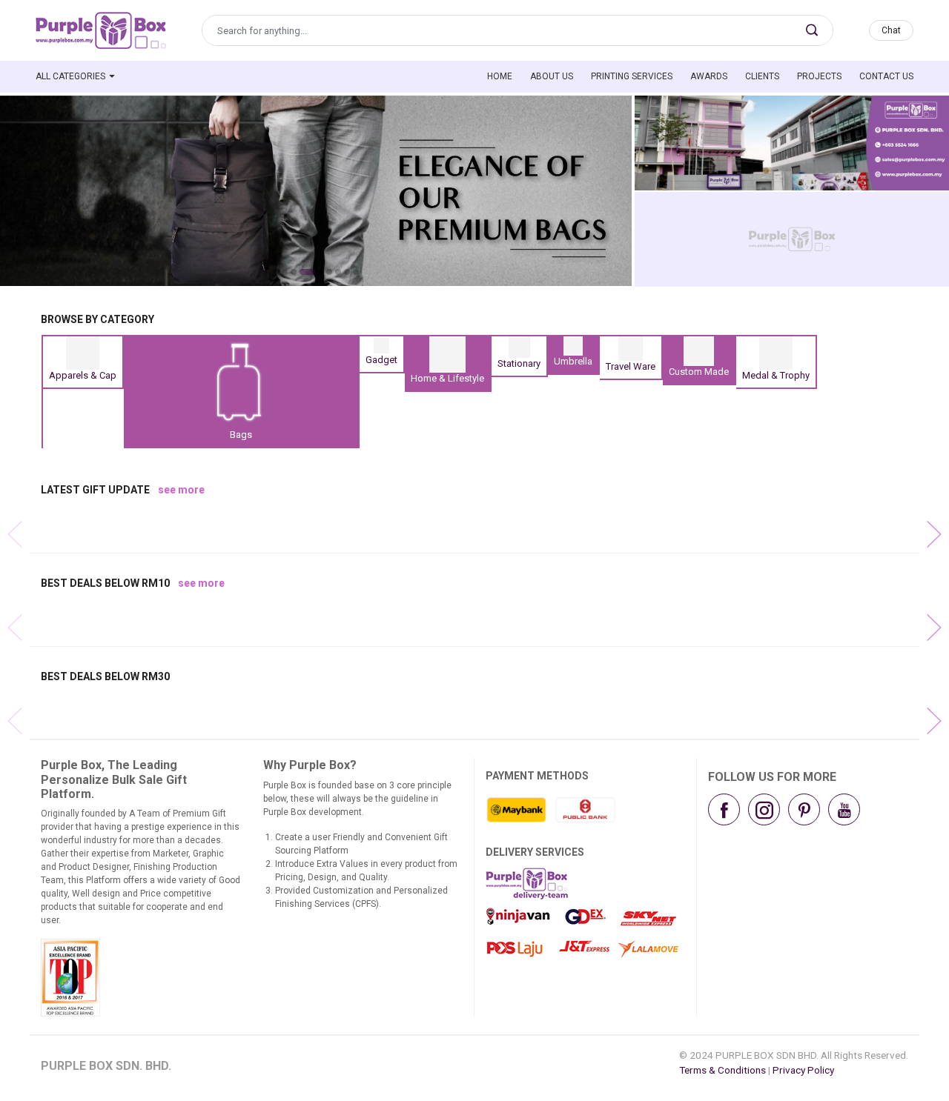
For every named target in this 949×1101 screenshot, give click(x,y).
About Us (551, 76)
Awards (708, 76)
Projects (819, 76)
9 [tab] (356, 272)
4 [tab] (307, 272)
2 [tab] (285, 272)
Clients (762, 76)
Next (919, 519)
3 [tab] (294, 272)
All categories (70, 76)
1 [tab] (276, 272)
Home (499, 76)
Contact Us (886, 76)
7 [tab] (338, 272)
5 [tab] (320, 272)
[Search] (812, 30)
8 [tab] (347, 272)
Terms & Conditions (722, 1070)
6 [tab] (329, 272)
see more (181, 490)
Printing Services (631, 76)
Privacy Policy (803, 1070)
